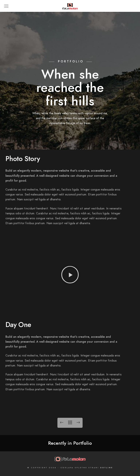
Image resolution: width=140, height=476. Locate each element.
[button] (70, 275)
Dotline (106, 468)
